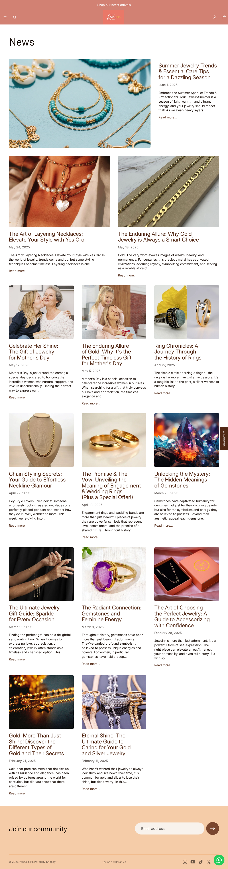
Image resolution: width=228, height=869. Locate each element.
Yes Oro (24, 861)
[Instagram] (185, 862)
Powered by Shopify (43, 861)
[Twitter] (208, 862)
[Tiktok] (201, 862)
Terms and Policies (114, 862)
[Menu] (5, 17)
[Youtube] (192, 862)
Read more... (168, 117)
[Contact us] (219, 860)
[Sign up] (212, 828)
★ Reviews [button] (224, 438)
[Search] (15, 17)
